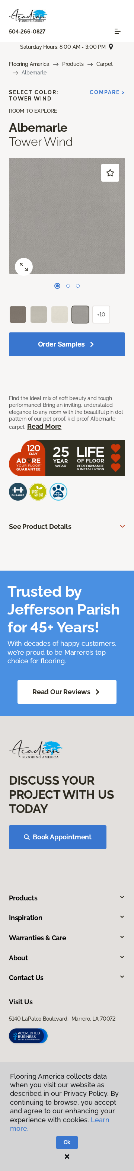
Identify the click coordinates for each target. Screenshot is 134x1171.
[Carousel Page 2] (68, 286)
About (18, 958)
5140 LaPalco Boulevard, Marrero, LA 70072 (62, 1019)
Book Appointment (62, 837)
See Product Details (40, 526)
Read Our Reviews (61, 692)
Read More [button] (44, 426)
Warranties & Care (37, 938)
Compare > (107, 92)
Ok (67, 1142)
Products (73, 64)
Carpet (104, 64)
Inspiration (25, 918)
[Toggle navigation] (117, 31)
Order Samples (61, 344)
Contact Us (26, 978)
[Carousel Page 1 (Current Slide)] (57, 286)
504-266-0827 (27, 32)
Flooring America (29, 64)
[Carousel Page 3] (78, 286)
